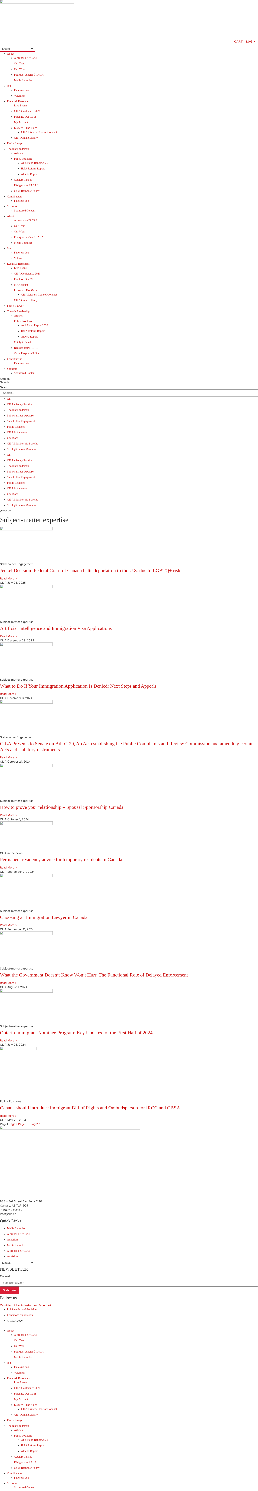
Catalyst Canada (23, 179)
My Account (21, 122)
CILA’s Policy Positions (20, 404)
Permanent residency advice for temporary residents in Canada (61, 859)
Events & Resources (18, 101)
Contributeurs (14, 196)
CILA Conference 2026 (27, 111)
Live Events (20, 105)
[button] (17, 48)
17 (35, 1124)
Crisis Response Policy (26, 190)
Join (9, 85)
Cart (238, 41)
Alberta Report (29, 174)
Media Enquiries (23, 80)
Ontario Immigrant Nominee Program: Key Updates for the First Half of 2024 (76, 1032)
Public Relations (16, 426)
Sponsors (12, 206)
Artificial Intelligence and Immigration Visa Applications (56, 628)
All (9, 398)
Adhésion (12, 1239)
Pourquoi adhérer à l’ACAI (29, 74)
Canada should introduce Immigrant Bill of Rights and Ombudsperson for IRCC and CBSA (90, 1107)
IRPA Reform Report (33, 168)
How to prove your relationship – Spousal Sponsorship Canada (61, 807)
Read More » (8, 578)
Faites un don (21, 90)
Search (4, 382)
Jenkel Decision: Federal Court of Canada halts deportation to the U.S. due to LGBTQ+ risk (90, 570)
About (10, 53)
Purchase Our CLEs (25, 116)
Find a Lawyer (15, 143)
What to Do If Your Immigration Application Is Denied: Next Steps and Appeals (78, 686)
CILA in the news (17, 432)
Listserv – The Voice (25, 127)
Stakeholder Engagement (21, 421)
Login (251, 41)
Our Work (19, 69)
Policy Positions (23, 158)
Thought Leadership (18, 148)
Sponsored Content (24, 210)
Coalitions (12, 437)
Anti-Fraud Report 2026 (34, 162)
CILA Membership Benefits (22, 443)
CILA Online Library (26, 137)
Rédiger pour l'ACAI (26, 185)
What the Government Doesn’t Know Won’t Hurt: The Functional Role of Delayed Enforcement (94, 975)
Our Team (19, 63)
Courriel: (5, 1276)
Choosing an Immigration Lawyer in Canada (43, 917)
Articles (18, 153)
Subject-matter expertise (20, 415)
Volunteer (19, 95)
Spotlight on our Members (21, 449)
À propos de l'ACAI (25, 57)
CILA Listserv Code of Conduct (39, 132)
